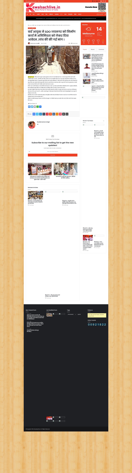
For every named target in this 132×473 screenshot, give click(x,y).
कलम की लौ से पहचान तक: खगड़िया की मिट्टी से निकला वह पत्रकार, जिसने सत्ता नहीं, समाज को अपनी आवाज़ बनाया (98, 66)
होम (27, 14)
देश (30, 14)
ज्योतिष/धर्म (51, 14)
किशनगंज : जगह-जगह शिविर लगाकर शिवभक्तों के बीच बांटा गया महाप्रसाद (99, 244)
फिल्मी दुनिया (70, 14)
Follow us (90, 310)
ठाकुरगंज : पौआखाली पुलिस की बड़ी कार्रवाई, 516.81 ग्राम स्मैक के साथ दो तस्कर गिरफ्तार (98, 88)
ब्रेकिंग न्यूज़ (34, 25)
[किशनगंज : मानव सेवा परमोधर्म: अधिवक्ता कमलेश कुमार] (86, 81)
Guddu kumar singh (34, 43)
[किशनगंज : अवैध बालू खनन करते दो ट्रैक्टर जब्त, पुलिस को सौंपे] (52, 242)
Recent (92, 49)
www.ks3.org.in (77, 18)
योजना (65, 14)
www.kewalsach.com (40, 18)
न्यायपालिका (57, 14)
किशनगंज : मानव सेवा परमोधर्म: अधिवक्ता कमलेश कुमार (97, 81)
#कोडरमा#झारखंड (70, 314)
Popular (85, 49)
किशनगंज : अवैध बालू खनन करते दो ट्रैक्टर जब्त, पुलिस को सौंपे (52, 295)
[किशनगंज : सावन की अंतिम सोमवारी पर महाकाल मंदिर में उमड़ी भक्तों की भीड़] (62, 418)
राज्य (33, 14)
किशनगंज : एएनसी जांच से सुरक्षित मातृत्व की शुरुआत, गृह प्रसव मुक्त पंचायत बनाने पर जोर (69, 202)
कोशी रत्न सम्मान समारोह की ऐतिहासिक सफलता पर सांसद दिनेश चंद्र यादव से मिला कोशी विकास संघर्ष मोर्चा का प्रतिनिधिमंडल (97, 57)
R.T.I (61, 14)
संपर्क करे (79, 14)
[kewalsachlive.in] (66, 7)
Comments (101, 49)
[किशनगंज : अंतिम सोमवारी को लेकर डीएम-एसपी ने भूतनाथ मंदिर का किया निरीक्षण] (62, 422)
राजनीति (38, 14)
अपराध (42, 14)
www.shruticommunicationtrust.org (65, 18)
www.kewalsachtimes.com (51, 18)
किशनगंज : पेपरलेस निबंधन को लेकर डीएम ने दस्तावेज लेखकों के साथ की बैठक (35, 202)
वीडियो (75, 14)
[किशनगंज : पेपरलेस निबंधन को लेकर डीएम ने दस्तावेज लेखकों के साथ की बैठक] (35, 195)
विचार (46, 14)
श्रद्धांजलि (79, 314)
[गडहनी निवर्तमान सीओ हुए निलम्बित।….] (86, 75)
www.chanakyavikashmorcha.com (89, 18)
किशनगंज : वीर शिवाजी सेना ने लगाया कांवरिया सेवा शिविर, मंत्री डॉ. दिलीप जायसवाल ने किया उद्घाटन (87, 245)
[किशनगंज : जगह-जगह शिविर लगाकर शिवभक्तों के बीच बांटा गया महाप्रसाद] (99, 238)
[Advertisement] (41, 452)
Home (30, 25)
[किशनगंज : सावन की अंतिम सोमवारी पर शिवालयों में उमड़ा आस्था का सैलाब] (49, 422)
